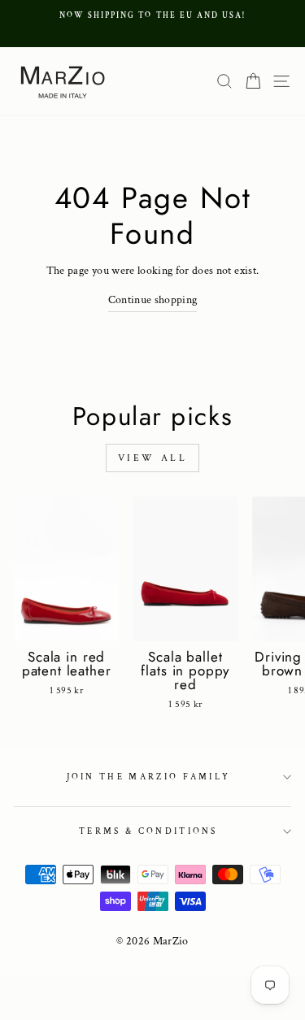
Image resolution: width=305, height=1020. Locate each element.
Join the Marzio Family (149, 777)
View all (153, 458)
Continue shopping (153, 300)
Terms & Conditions (148, 831)
